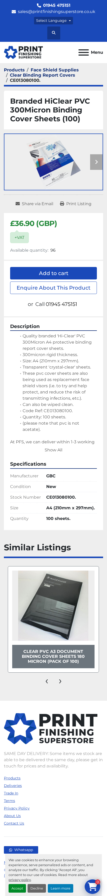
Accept (17, 888)
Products (12, 778)
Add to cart (53, 273)
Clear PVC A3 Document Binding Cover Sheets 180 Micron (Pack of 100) (53, 656)
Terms (9, 800)
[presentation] (46, 680)
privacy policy (20, 880)
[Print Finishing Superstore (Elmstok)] (50, 728)
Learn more (60, 888)
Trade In (11, 793)
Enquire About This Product (53, 288)
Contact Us (14, 823)
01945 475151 (56, 5)
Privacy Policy (17, 808)
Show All (53, 449)
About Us (12, 815)
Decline (36, 888)
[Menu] (83, 52)
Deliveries (13, 785)
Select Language (51, 20)
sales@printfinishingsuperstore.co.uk (56, 11)
